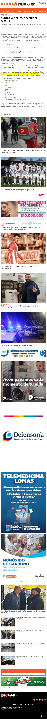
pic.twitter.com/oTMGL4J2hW (23, 97)
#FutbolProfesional (8, 44)
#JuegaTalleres (13, 80)
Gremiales (12, 11)
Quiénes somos (15, 704)
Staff (28, 704)
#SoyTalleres (16, 51)
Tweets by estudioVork (6, 687)
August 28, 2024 (26, 52)
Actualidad (18, 11)
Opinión (39, 11)
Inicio (2, 11)
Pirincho (44, 11)
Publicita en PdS (23, 704)
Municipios (7, 11)
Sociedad (29, 11)
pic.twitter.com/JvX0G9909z (27, 51)
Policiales (34, 11)
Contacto (32, 704)
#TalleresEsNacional (8, 97)
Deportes (24, 11)
